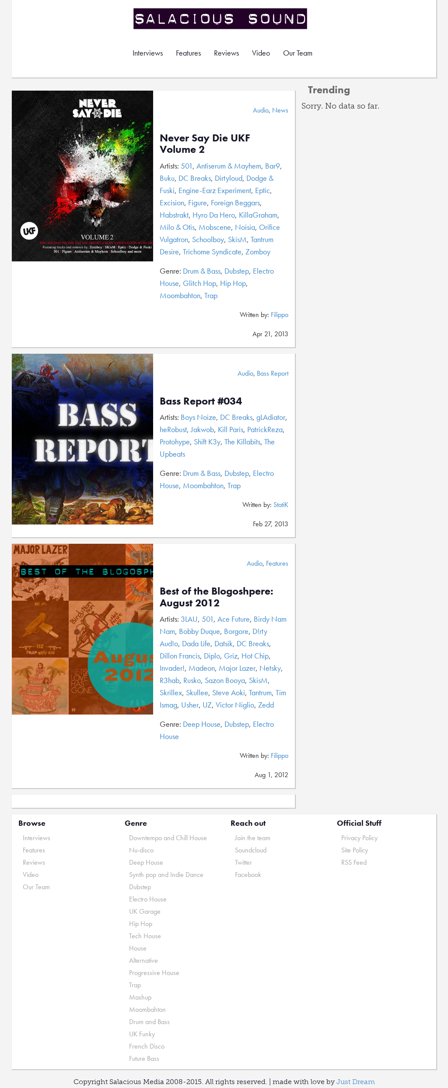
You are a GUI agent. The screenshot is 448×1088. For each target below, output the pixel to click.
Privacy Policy (359, 837)
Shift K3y (207, 442)
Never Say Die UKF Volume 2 (205, 143)
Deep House (201, 724)
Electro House (148, 899)
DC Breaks (194, 178)
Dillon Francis (180, 656)
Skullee (197, 692)
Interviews (148, 53)
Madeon (202, 668)
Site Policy (354, 850)
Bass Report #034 (201, 401)
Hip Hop (233, 283)
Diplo (212, 656)
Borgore (236, 631)
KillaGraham (258, 215)
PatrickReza (265, 429)
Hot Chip (255, 656)
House (138, 948)
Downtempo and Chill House (168, 837)
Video (261, 53)
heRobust (173, 429)
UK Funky (142, 1034)
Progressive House (154, 972)
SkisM (237, 239)
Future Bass (144, 1058)
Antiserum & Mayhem (228, 166)
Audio (261, 110)
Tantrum (260, 692)
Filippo (279, 314)
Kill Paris (230, 429)
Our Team (297, 53)
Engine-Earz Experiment (214, 190)
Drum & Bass (201, 271)
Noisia (245, 227)
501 (186, 166)
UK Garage (145, 911)
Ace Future (233, 619)
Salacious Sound (221, 19)
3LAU (189, 619)
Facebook (248, 874)
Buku (167, 178)
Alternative (143, 960)
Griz (231, 656)
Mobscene (215, 227)
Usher (190, 705)
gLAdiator (270, 417)
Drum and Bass (149, 1021)
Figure (197, 202)
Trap (210, 295)
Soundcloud (250, 850)
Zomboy (257, 251)
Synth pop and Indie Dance (166, 874)
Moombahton (180, 295)
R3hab (169, 680)
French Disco (146, 1046)
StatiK (280, 504)
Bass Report (272, 373)
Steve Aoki (228, 692)
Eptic (262, 190)
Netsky (270, 668)
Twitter (243, 862)
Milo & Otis (177, 227)
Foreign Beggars (235, 202)
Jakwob (202, 429)
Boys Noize (198, 417)
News (280, 110)
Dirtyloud (228, 178)
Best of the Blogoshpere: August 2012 (216, 596)
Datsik (223, 643)
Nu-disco (141, 850)
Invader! (172, 668)
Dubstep (236, 271)
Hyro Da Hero (213, 215)
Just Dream (355, 1081)
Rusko (192, 680)
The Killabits (242, 442)
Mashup (140, 997)
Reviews (226, 53)
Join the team (252, 837)
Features (188, 53)
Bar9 (272, 166)
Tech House (145, 935)
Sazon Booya (225, 680)
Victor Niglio (235, 705)
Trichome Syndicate (212, 251)
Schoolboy (208, 239)
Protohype (175, 442)
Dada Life (196, 643)
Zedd (266, 705)
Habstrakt (174, 215)
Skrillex (171, 692)
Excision (172, 202)
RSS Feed (354, 862)
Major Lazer (237, 668)
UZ (207, 705)
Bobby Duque (199, 631)
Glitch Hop (199, 283)
